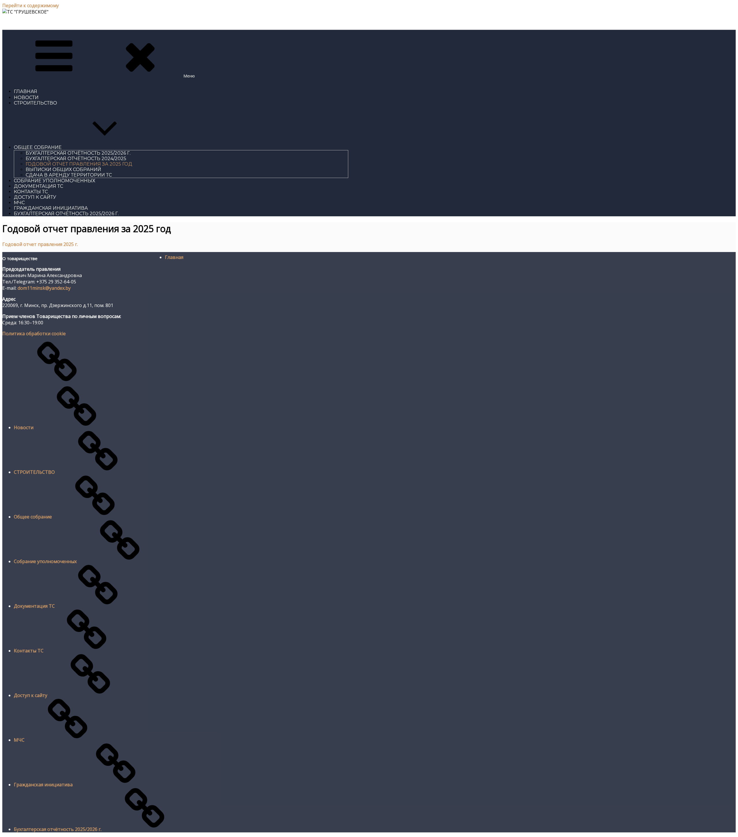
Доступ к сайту (35, 197)
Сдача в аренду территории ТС (69, 175)
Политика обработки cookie (34, 333)
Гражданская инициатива (51, 208)
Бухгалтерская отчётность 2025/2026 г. (78, 153)
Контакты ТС (31, 191)
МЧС (19, 202)
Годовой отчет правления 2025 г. (40, 244)
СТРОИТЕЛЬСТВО (35, 103)
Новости (26, 97)
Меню (189, 76)
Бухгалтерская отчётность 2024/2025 (76, 158)
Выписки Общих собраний (63, 169)
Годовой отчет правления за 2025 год (79, 164)
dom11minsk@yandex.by (44, 288)
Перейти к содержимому (30, 5)
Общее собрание (38, 147)
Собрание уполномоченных (54, 180)
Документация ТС (38, 186)
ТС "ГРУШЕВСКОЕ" (24, 22)
